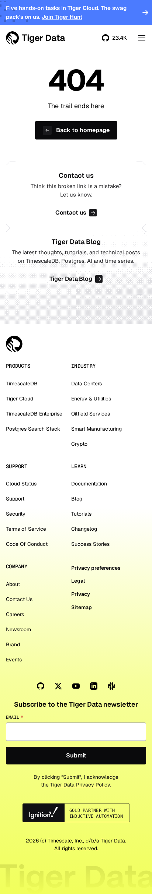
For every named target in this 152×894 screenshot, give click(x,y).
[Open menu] (141, 37)
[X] (58, 686)
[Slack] (111, 686)
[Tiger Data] (14, 344)
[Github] (40, 686)
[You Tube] (76, 686)
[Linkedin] (93, 686)
